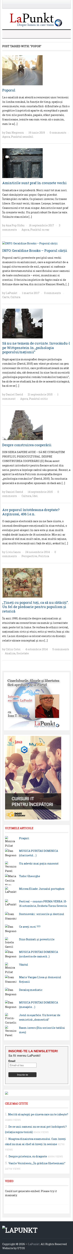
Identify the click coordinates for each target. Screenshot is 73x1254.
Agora (6, 136)
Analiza (10, 653)
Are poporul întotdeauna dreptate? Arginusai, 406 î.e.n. (31, 512)
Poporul (8, 90)
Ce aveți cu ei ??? (29, 926)
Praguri (24, 838)
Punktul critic (38, 398)
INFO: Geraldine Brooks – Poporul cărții (34, 250)
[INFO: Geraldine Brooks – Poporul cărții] (30, 243)
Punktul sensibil (22, 136)
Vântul (23, 964)
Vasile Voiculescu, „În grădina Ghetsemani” (36, 1163)
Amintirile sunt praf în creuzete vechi (34, 183)
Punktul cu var (39, 229)
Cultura (15, 297)
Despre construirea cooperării (26, 445)
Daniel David (14, 394)
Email (11, 1060)
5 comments (60, 649)
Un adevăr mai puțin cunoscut (39, 863)
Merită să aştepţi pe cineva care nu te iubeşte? (38, 1114)
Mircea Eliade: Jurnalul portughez (41, 889)
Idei (35, 496)
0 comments (58, 132)
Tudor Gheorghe (29, 876)
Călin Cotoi (13, 649)
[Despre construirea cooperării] (22, 425)
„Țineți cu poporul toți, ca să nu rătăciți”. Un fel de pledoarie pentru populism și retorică (35, 606)
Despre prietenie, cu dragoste (28, 1156)
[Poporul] (22, 70)
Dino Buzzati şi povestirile (36, 939)
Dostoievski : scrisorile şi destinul (41, 914)
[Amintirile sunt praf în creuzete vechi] (22, 163)
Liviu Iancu (13, 552)
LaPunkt (11, 293)
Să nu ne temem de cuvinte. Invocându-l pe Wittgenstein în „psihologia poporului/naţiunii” (36, 347)
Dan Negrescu (15, 132)
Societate (22, 653)
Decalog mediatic (30, 990)
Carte (5, 297)
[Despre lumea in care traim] (36, 19)
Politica (43, 556)
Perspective (29, 556)
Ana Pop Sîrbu (15, 225)
